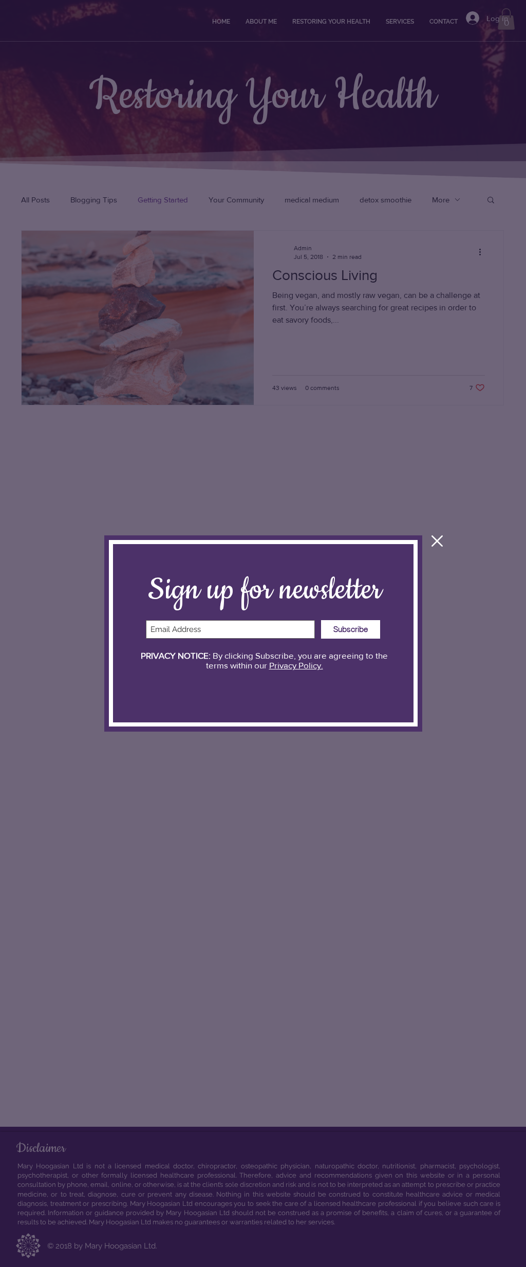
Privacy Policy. (296, 665)
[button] (437, 541)
